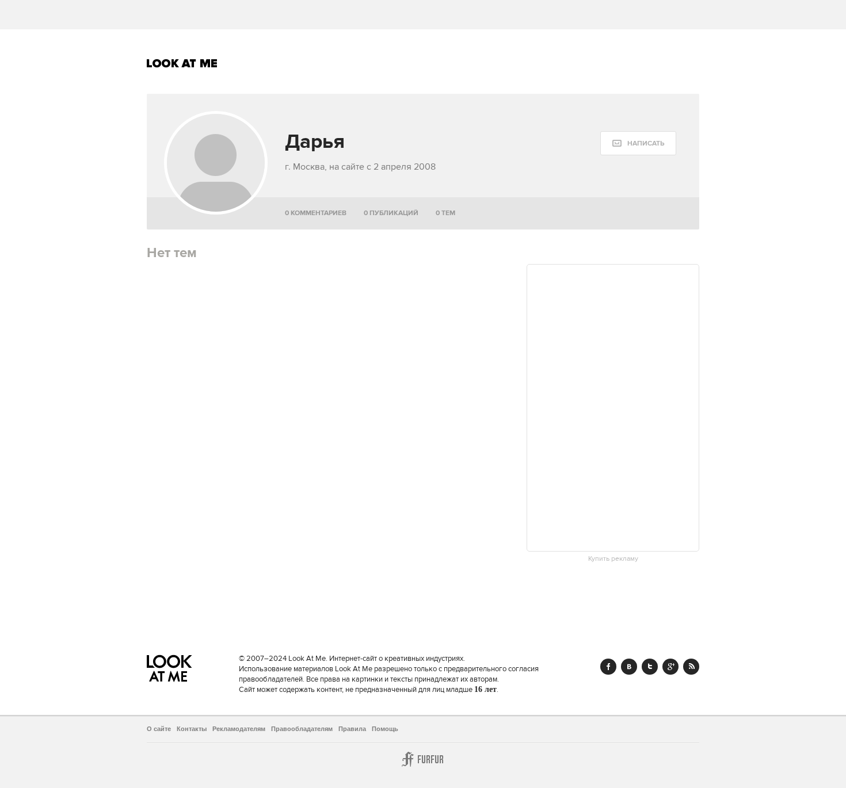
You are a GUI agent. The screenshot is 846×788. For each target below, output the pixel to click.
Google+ (670, 667)
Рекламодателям (238, 728)
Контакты (192, 728)
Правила (352, 728)
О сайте (159, 728)
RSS (691, 667)
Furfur (423, 759)
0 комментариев (315, 213)
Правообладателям (302, 728)
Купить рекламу (613, 559)
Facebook (608, 667)
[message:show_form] (638, 143)
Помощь (385, 728)
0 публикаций (391, 213)
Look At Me (182, 63)
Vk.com (629, 667)
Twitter (650, 667)
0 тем (445, 213)
